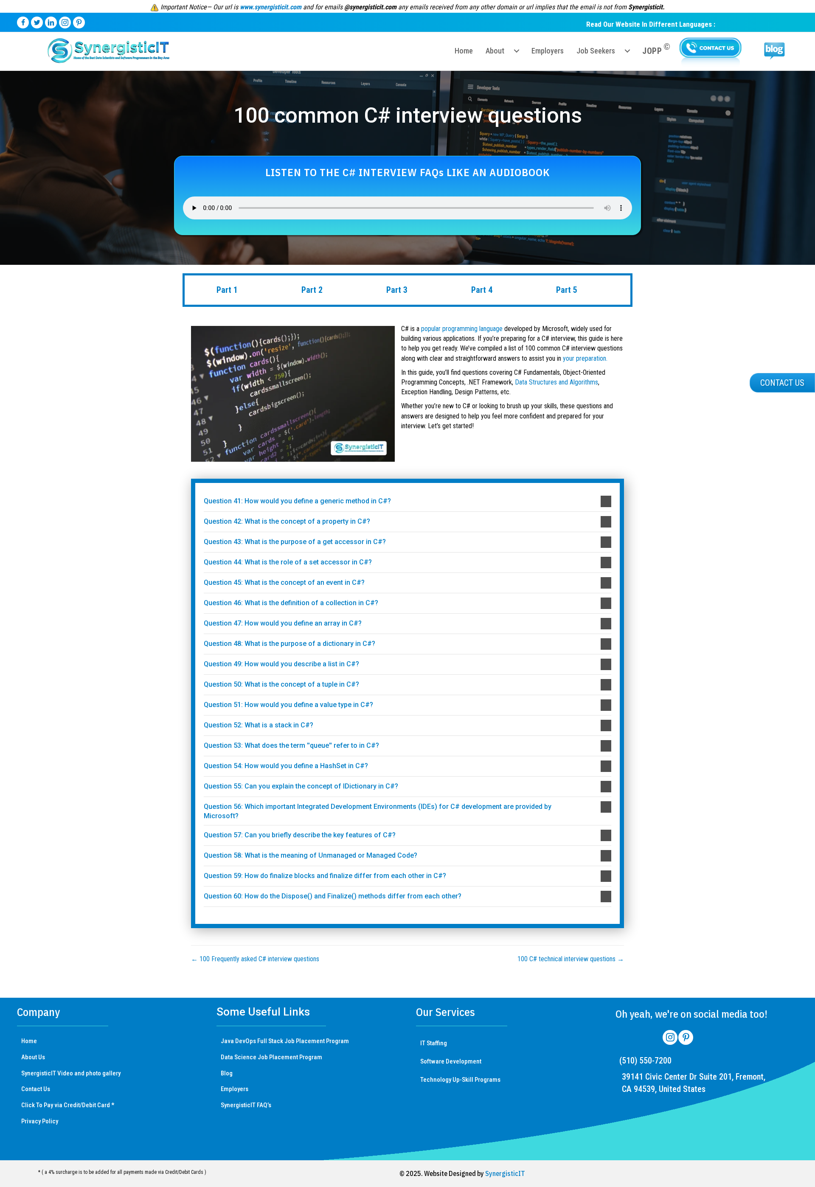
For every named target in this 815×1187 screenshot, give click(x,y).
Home (29, 1041)
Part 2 (312, 290)
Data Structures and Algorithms (556, 382)
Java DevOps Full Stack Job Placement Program (285, 1041)
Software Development (450, 1061)
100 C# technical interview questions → (570, 959)
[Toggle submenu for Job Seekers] (627, 51)
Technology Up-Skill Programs (460, 1079)
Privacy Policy (39, 1121)
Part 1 (227, 290)
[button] (407, 501)
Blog (227, 1073)
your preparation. (585, 358)
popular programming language (462, 329)
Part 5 (566, 290)
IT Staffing (433, 1043)
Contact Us (35, 1089)
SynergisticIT (505, 1173)
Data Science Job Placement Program (271, 1057)
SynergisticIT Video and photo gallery (71, 1073)
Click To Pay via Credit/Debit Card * (67, 1105)
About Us (33, 1057)
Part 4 (481, 290)
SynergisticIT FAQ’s (246, 1105)
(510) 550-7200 (645, 1060)
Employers (234, 1089)
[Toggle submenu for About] (516, 51)
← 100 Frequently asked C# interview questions (255, 959)
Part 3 (397, 290)
